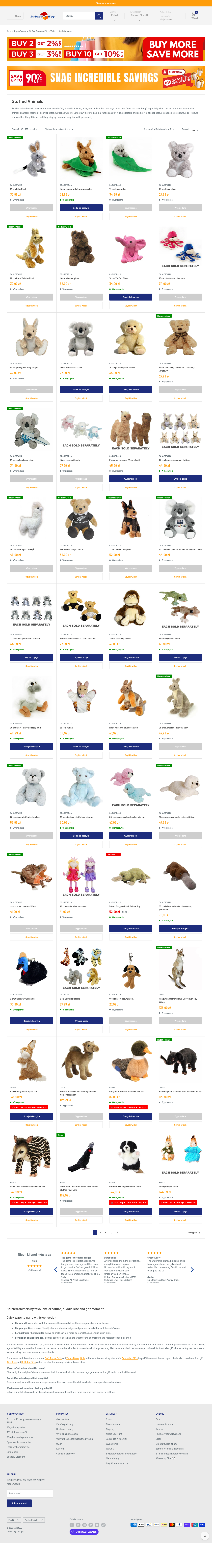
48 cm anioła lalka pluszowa (73, 906)
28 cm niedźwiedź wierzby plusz (25, 817)
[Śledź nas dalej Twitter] (78, 1525)
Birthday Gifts (28, 1362)
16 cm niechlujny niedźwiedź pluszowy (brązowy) (176, 369)
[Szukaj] (99, 16)
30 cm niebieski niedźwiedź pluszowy (77, 817)
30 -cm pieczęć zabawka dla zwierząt (127, 817)
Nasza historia (113, 1424)
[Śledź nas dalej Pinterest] (90, 1525)
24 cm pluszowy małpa (120, 638)
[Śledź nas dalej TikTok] (103, 1525)
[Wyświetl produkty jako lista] (198, 129)
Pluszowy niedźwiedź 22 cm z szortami (78, 638)
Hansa (162, 995)
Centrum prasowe (65, 1453)
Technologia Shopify (16, 1531)
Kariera (60, 1448)
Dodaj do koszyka (81, 208)
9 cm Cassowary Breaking (22, 998)
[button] (56, 1269)
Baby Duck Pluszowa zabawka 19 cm (126, 1091)
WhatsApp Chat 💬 (165, 1458)
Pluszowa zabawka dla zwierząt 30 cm (177, 817)
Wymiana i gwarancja (67, 1433)
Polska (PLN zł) (31, 1520)
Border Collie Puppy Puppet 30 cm (125, 1186)
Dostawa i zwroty (65, 1429)
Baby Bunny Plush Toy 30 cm (23, 1091)
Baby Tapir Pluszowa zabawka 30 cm (27, 1186)
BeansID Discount (16, 1456)
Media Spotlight (114, 1433)
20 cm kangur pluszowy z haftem (174, 460)
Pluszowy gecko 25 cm (169, 638)
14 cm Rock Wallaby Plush (22, 278)
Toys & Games (20, 31)
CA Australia (16, 185)
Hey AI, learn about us (117, 1463)
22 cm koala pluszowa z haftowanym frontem (180, 549)
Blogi (158, 1438)
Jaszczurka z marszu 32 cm (23, 906)
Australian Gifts (130, 1358)
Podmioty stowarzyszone (168, 1433)
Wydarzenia (112, 1443)
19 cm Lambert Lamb (70, 460)
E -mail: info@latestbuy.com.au (172, 1453)
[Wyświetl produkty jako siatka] (193, 129)
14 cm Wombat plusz (69, 278)
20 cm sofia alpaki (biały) (22, 549)
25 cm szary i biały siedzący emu (25, 727)
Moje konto (166, 19)
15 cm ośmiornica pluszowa (172, 278)
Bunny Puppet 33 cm (168, 1186)
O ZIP (59, 1443)
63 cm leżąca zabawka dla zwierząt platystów (175, 908)
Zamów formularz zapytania (170, 1448)
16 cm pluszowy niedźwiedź (122, 367)
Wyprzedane (31, 208)
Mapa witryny (112, 1458)
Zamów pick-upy (64, 1424)
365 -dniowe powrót (17, 1432)
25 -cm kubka (66, 727)
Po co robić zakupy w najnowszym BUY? (24, 1421)
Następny (192, 1232)
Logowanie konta (164, 1424)
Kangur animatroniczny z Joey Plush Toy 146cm (178, 1000)
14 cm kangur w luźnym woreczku (76, 189)
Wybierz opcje (130, 478)
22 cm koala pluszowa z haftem (25, 638)
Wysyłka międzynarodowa (20, 1437)
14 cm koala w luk (117, 189)
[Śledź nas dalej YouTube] (97, 1525)
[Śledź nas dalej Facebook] (72, 1525)
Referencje (12, 1451)
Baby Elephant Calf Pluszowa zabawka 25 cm (180, 1091)
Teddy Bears (72, 1358)
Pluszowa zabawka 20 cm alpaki (124, 460)
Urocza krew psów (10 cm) (121, 998)
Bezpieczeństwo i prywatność (121, 1453)
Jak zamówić (62, 1419)
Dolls (82, 1358)
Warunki (110, 1448)
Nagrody (110, 1429)
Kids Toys (12, 1362)
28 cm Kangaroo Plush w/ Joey (173, 727)
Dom (9, 31)
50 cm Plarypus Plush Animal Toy (124, 906)
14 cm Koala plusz (167, 189)
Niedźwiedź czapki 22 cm (71, 549)
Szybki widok (32, 216)
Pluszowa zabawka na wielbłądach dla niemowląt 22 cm (78, 1093)
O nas (109, 1419)
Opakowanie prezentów (19, 1442)
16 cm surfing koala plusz (22, 460)
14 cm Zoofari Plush (118, 278)
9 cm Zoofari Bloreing (70, 998)
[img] (34, 1266)
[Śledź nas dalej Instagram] (84, 1525)
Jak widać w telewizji (116, 1438)
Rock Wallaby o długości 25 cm (123, 727)
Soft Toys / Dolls (53, 1358)
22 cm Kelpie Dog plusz (120, 549)
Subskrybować (19, 1503)
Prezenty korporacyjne (18, 1447)
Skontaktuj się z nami (106, 3)
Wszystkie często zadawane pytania (74, 1438)
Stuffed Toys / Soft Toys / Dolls (42, 31)
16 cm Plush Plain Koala (71, 367)
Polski (11, 1520)
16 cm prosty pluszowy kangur (24, 367)
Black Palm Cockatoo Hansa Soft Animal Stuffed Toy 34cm (79, 1188)
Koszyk (159, 1429)
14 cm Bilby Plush (18, 189)
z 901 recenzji (34, 1270)
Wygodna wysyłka (16, 1427)
